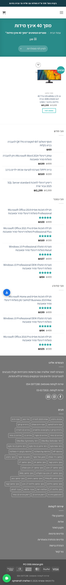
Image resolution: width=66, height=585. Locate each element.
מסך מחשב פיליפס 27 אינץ (33, 483)
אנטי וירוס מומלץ (38, 424)
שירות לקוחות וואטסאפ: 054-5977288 (33, 575)
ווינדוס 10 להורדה (23, 429)
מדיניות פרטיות (56, 533)
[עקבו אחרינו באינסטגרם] (54, 397)
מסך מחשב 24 (40, 462)
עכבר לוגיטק (16, 489)
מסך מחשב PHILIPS (53, 478)
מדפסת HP (57, 451)
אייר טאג (26, 419)
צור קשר (59, 551)
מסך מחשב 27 (25, 462)
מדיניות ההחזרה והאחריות (51, 539)
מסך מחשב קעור (12, 483)
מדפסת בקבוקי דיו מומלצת (20, 451)
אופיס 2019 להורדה (40, 419)
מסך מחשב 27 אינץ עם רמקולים (49, 473)
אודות (61, 521)
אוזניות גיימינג (56, 419)
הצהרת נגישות (56, 545)
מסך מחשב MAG (26, 473)
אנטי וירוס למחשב (55, 424)
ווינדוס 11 (28, 435)
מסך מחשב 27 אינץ (54, 467)
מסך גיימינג (10, 456)
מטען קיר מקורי (24, 456)
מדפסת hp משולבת (42, 451)
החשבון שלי (58, 515)
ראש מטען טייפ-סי (55, 494)
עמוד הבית (55, 33)
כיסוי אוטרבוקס (56, 446)
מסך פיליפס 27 (56, 489)
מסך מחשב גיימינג (34, 478)
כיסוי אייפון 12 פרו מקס (38, 446)
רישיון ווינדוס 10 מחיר (21, 494)
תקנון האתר (58, 527)
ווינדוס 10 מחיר (56, 435)
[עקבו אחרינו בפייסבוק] (60, 397)
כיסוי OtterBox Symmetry (27, 440)
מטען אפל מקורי (39, 456)
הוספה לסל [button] (49, 110)
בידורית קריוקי (23, 424)
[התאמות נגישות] (6, 292)
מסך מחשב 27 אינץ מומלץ (32, 467)
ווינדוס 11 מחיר (15, 435)
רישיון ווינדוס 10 (39, 494)
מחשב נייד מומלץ (55, 456)
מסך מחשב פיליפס (54, 483)
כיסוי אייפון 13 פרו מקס (17, 446)
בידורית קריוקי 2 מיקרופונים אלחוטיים (47, 429)
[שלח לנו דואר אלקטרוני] (48, 397)
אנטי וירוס (16, 419)
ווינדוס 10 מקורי (41, 435)
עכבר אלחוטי (29, 489)
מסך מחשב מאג (18, 478)
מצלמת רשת (42, 489)
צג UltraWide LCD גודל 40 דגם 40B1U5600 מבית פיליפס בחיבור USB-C (49, 99)
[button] (61, 12)
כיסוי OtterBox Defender (51, 440)
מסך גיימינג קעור (55, 462)
